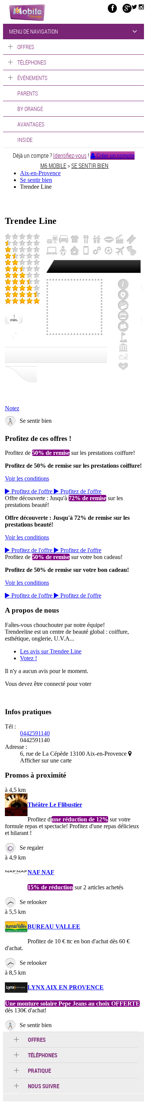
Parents (27, 93)
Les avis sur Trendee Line (50, 651)
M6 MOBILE (53, 166)
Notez (12, 408)
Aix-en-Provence (40, 173)
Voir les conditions (27, 478)
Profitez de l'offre (32, 491)
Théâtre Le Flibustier (55, 804)
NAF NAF (41, 872)
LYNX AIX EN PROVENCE (66, 987)
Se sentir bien (36, 180)
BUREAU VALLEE (54, 926)
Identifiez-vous (70, 155)
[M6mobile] (27, 12)
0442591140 (35, 733)
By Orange (30, 108)
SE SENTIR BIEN (90, 166)
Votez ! (28, 658)
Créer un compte (115, 155)
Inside (24, 139)
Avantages (30, 124)
